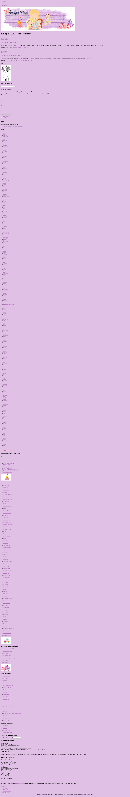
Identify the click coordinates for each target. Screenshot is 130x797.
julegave (4, 274)
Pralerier (5, 589)
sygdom (4, 410)
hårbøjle (4, 257)
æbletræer (4, 446)
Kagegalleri (5, 4)
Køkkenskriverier (9, 304)
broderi (4, 163)
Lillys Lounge (6, 485)
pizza (4, 362)
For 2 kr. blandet (6, 533)
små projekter (5, 385)
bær (3, 173)
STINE (4, 531)
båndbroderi (5, 172)
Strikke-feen (5, 612)
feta (3, 206)
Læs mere (100, 45)
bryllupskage (5, 166)
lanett (4, 308)
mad (4, 318)
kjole (4, 288)
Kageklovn (5, 660)
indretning (4, 264)
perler (4, 358)
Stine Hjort (5, 517)
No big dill (5, 526)
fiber (4, 207)
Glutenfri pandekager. (8, 468)
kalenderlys (5, 282)
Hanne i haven (6, 682)
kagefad (4, 279)
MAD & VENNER (6, 319)
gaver (4, 221)
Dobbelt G (5, 591)
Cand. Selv (5, 692)
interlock (4, 265)
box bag (4, 162)
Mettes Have (6, 694)
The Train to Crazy (7, 529)
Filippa (5, 208)
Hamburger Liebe (6, 233)
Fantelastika (5, 586)
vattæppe (4, 439)
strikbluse (4, 399)
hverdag (4, 251)
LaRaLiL (5, 492)
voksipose (4, 444)
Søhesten (5, 619)
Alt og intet (5, 136)
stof (3, 392)
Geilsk (19, 60)
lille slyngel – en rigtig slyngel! (11, 55)
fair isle (4, 201)
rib (3, 368)
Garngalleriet (6, 501)
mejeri (4, 326)
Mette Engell (21, 783)
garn (4, 218)
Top (1, 795)
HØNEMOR (5, 254)
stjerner (4, 391)
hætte (4, 262)
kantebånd (4, 283)
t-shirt (4, 417)
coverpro (4, 184)
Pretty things (6, 715)
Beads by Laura (6, 720)
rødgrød (4, 373)
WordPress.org (6, 792)
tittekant (4, 422)
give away (4, 226)
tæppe (4, 429)
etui (3, 200)
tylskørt (4, 428)
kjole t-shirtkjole (5, 289)
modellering (5, 331)
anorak (4, 139)
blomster (4, 150)
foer (4, 212)
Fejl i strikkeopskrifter (8, 42)
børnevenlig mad (6, 180)
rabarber (4, 365)
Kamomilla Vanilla (7, 575)
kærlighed (4, 299)
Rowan (4, 371)
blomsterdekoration (6, 152)
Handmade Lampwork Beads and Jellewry (12, 713)
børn (4, 175)
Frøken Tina (5, 216)
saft (3, 374)
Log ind (5, 788)
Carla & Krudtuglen (7, 494)
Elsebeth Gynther (6, 196)
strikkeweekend (5, 404)
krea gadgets (5, 296)
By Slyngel (5, 543)
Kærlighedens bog (6, 300)
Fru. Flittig (5, 559)
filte (3, 210)
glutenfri (4, 229)
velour (4, 441)
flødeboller (5, 211)
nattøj (4, 337)
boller (4, 158)
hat (3, 234)
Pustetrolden (6, 508)
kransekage (5, 294)
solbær (4, 386)
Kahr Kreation (6, 490)
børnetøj (4, 179)
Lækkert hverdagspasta (8, 465)
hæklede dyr (5, 259)
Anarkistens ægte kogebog (9, 658)
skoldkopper (5, 380)
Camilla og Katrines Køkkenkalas (10, 648)
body (4, 157)
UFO (4, 433)
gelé (4, 223)
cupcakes (4, 185)
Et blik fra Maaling (7, 633)
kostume (4, 293)
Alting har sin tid (6, 603)
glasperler (4, 228)
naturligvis (5, 338)
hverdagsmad (5, 252)
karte (4, 284)
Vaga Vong (5, 563)
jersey (4, 269)
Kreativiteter (6, 607)
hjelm (4, 243)
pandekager (5, 352)
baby (4, 142)
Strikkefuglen (6, 573)
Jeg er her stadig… (7, 464)
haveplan (5, 238)
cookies (4, 183)
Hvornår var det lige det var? (7, 737)
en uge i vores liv (6, 197)
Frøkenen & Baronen (7, 550)
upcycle (4, 438)
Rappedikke (5, 584)
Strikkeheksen (6, 614)
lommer (4, 313)
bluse (4, 153)
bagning (5, 145)
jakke (4, 268)
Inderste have (5, 263)
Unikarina (5, 600)
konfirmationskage (6, 290)
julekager (4, 275)
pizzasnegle (5, 363)
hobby (4, 246)
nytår (4, 342)
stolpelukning (5, 395)
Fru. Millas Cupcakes (7, 651)
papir (4, 354)
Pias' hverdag (6, 566)
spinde (4, 390)
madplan (4, 320)
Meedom (4, 325)
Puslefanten (5, 605)
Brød (4, 167)
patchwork (5, 357)
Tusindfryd (5, 626)
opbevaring (5, 346)
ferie (4, 205)
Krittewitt (5, 538)
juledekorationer (5, 273)
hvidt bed (4, 253)
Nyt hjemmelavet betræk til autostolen (11, 470)
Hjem (4, 1)
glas (3, 227)
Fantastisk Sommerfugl (8, 524)
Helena (5, 241)
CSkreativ (5, 711)
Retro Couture (6, 515)
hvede (4, 248)
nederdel (4, 340)
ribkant (4, 369)
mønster (4, 336)
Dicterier (5, 630)
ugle (4, 434)
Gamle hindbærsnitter (7, 467)
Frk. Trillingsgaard (7, 616)
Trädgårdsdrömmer (7, 687)
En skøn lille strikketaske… (9, 463)
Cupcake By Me (6, 510)
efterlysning (5, 194)
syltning (4, 411)
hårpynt (4, 258)
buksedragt (5, 168)
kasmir (19, 47)
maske (4, 324)
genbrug (4, 224)
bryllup (4, 164)
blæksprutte (5, 156)
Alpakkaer (5, 135)
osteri (4, 349)
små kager (5, 384)
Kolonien (5, 680)
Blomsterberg (5, 151)
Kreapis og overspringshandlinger (10, 496)
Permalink (26, 47)
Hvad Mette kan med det (8, 628)
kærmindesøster (5, 301)
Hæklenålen (5, 596)
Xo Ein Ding (6, 554)
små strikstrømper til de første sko (10, 469)
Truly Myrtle (6, 540)
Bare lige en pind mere (8, 610)
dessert (4, 186)
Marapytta (5, 623)
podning (4, 364)
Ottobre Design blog (7, 561)
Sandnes (4, 376)
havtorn (4, 239)
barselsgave (5, 147)
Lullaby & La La (6, 536)
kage (4, 278)
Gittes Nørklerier (6, 545)
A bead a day (6, 708)
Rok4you (5, 503)
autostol (4, 141)
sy (3, 407)
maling (4, 321)
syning (6, 413)
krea (4, 295)
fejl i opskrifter (14, 47)
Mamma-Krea (6, 580)
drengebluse (5, 190)
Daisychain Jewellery (7, 706)
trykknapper (5, 423)
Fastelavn (4, 202)
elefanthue (4, 195)
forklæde (4, 215)
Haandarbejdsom (6, 522)
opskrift (22, 60)
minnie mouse (5, 330)
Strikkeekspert (6, 552)
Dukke (4, 191)
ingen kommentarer (5, 39)
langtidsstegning (5, 309)
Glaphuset (5, 621)
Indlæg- (6, 789)
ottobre (4, 351)
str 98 (4, 396)
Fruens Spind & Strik (7, 570)
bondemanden (5, 161)
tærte (4, 430)
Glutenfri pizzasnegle (7, 472)
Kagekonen (5, 662)
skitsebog (4, 379)
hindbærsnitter (5, 242)
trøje (4, 427)
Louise (4, 314)
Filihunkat (5, 593)
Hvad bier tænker (7, 547)
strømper (4, 405)
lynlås (4, 315)
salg (3, 375)
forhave (4, 213)
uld (4, 435)
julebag (4, 272)
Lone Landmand (6, 653)
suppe (4, 406)
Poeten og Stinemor (7, 499)
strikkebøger (5, 400)
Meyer (4, 329)
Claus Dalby (6, 696)
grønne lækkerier (6, 232)
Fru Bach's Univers (7, 506)
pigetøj (4, 359)
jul (3, 270)
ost (3, 348)
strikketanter (5, 401)
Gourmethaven (6, 676)
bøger (4, 174)
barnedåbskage (5, 146)
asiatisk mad (5, 140)
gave (4, 219)
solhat (4, 387)
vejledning (5, 440)
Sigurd (4, 378)
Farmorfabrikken (6, 568)
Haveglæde (5, 237)
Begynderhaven (6, 678)
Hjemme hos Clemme (8, 635)
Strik (7, 47)
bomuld (4, 159)
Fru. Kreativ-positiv (7, 598)
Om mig (5, 5)
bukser (4, 169)
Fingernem (5, 487)
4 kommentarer (4, 52)
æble (4, 445)
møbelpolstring (5, 335)
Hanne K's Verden (7, 655)
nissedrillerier (5, 341)
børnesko (4, 178)
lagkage (4, 307)
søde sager (5, 416)
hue (3, 247)
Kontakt (5, 2)
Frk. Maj (5, 556)
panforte (4, 353)
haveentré (4, 235)
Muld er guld (6, 699)
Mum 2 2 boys (6, 520)
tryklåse (4, 424)
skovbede (4, 381)
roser (4, 370)
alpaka (4, 134)
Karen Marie (6, 577)
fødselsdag (5, 217)
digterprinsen (5, 189)
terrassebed (5, 419)
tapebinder (5, 418)
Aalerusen (5, 582)
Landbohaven (6, 689)
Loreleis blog (6, 718)
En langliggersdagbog (8, 685)
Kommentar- (7, 791)
